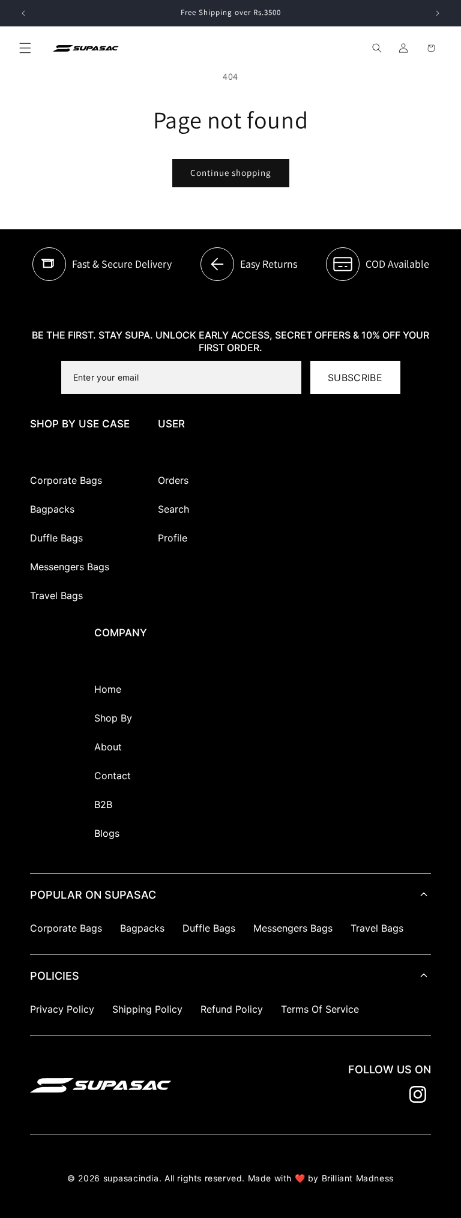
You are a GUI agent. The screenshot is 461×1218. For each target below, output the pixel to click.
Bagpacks (52, 509)
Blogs (106, 833)
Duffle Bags (56, 538)
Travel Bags (56, 595)
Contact (112, 776)
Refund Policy (231, 1009)
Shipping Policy (147, 1009)
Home (107, 689)
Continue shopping (230, 172)
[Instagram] (418, 1094)
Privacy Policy (62, 1009)
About (108, 747)
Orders (173, 480)
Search (173, 509)
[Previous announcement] (23, 13)
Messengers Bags (69, 567)
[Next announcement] (437, 13)
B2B (103, 804)
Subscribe (355, 378)
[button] (25, 48)
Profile (172, 538)
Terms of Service (320, 1009)
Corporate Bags (66, 480)
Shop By (113, 718)
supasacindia (131, 1178)
